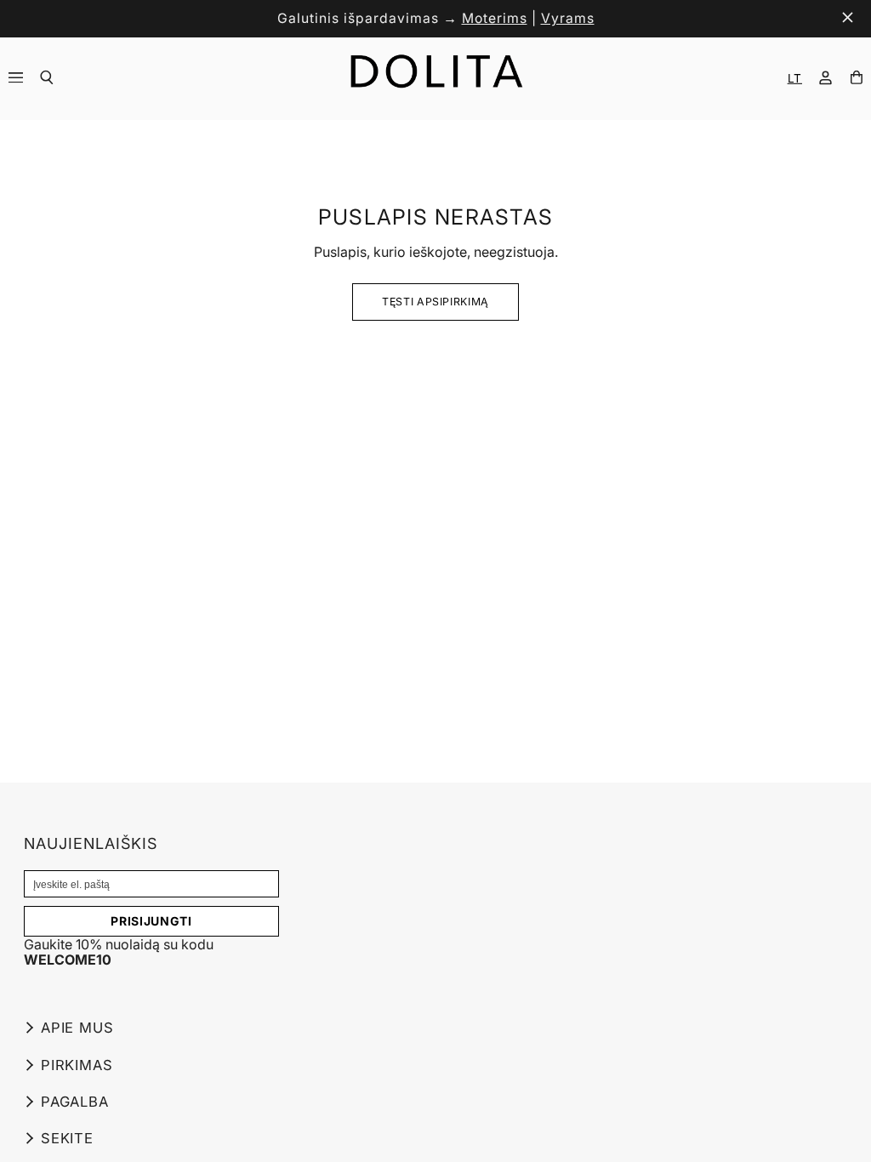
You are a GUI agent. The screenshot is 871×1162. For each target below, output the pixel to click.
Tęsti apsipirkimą (435, 301)
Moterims (494, 18)
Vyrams (568, 18)
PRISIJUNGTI (151, 921)
